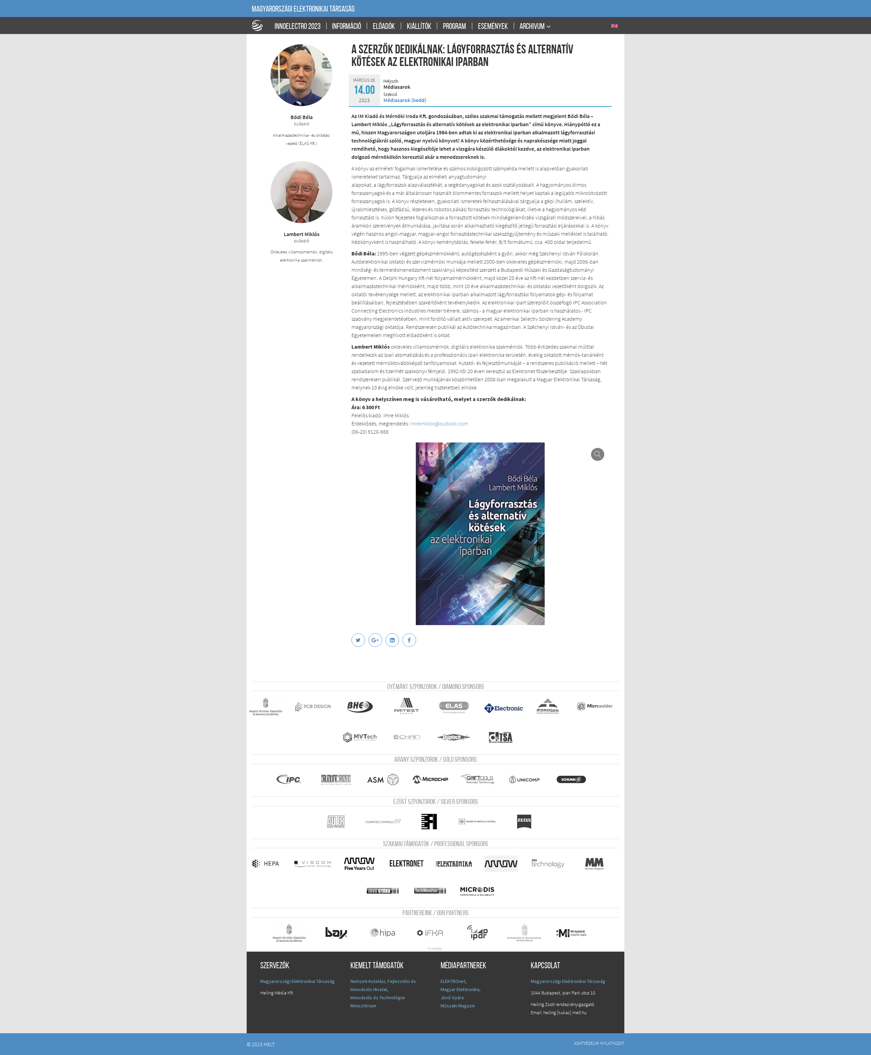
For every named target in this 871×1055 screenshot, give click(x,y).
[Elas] (457, 706)
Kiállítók (419, 27)
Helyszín (390, 81)
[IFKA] (433, 933)
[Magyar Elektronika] (457, 863)
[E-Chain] (409, 737)
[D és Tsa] (505, 737)
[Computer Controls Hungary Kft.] (386, 822)
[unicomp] (527, 779)
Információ (346, 27)
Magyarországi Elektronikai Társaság (303, 9)
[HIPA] (386, 933)
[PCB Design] (316, 706)
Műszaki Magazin (458, 1006)
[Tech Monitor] (433, 891)
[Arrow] (504, 863)
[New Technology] (551, 863)
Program (454, 27)
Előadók (384, 27)
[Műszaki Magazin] (598, 863)
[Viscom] (316, 863)
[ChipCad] (339, 779)
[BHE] (362, 706)
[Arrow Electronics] (362, 863)
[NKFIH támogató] (269, 706)
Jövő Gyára (452, 997)
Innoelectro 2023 (298, 27)
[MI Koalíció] (575, 933)
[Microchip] (433, 779)
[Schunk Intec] (575, 779)
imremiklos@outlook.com (439, 423)
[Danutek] (551, 706)
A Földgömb (260, 25)
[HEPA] (269, 863)
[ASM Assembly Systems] (386, 779)
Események (493, 27)
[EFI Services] (433, 822)
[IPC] (292, 779)
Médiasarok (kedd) (404, 100)
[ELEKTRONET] (409, 863)
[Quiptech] (457, 737)
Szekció (390, 94)
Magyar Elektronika (460, 989)
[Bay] (339, 933)
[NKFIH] (292, 933)
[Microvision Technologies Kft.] (362, 737)
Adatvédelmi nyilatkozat (599, 1043)
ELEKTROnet (453, 981)
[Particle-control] (480, 822)
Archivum (532, 26)
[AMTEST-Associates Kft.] (409, 706)
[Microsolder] (598, 706)
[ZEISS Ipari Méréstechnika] (528, 822)
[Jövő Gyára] (386, 891)
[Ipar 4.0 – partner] (480, 933)
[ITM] (527, 933)
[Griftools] (480, 779)
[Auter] (339, 822)
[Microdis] (481, 891)
